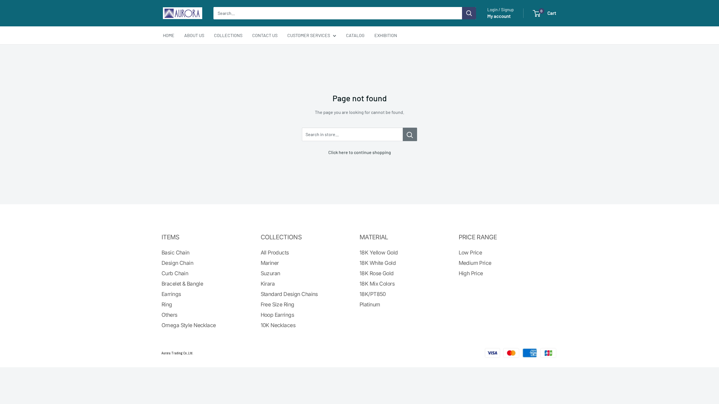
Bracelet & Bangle (182, 284)
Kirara (268, 284)
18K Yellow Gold (379, 252)
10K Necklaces (278, 325)
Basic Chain (175, 252)
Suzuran (270, 273)
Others (169, 315)
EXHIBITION (385, 35)
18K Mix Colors (377, 284)
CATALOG (355, 35)
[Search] (469, 13)
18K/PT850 (373, 294)
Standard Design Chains (289, 294)
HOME (168, 35)
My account (499, 16)
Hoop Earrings (277, 315)
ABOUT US (194, 35)
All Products (275, 252)
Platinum (370, 304)
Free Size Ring (277, 304)
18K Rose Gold (377, 273)
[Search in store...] (410, 134)
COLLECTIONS (228, 35)
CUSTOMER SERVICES (308, 35)
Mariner (270, 263)
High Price (471, 273)
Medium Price (475, 263)
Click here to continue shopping (359, 152)
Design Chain (177, 263)
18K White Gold (378, 263)
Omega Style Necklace (188, 325)
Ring (166, 304)
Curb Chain (174, 273)
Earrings (171, 294)
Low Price (470, 252)
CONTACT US (264, 35)
